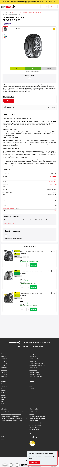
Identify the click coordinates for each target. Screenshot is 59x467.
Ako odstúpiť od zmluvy (35, 425)
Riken (2, 401)
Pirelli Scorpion (33, 370)
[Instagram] (33, 437)
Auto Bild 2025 (51, 107)
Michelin (3, 397)
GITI (2, 388)
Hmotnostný (6, 208)
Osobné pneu (53, 176)
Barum (3, 384)
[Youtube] (36, 437)
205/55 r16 (4, 356)
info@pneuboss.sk (38, 346)
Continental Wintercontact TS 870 (37, 365)
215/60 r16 (4, 370)
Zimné (31, 386)
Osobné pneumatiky (16, 12)
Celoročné (31, 388)
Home (4, 12)
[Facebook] (30, 437)
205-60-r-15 (38, 12)
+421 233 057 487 (23, 346)
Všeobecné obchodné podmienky (37, 418)
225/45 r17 (4, 359)
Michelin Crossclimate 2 (35, 359)
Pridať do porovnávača (51, 251)
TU (32, 3)
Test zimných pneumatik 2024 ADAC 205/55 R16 (13, 420)
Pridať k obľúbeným (48, 251)
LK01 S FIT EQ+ (31, 12)
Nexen (2, 399)
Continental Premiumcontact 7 (36, 363)
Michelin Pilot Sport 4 (34, 367)
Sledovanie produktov (54, 251)
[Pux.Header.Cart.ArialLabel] (46, 6)
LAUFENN (24, 12)
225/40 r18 (4, 363)
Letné (55, 187)
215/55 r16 (4, 374)
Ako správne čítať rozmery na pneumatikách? (12, 411)
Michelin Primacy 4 (34, 372)
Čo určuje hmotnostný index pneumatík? (11, 414)
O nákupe (31, 414)
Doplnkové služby (33, 411)
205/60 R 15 (53, 184)
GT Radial (3, 390)
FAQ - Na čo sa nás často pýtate (37, 416)
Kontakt (3, 436)
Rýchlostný (12, 208)
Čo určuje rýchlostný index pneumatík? (10, 416)
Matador (3, 395)
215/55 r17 (4, 365)
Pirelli (2, 404)
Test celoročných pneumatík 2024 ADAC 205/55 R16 (13, 418)
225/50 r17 (4, 376)
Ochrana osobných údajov (35, 423)
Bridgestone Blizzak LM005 (35, 376)
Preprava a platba (33, 420)
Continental (4, 386)
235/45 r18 (4, 367)
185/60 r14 (4, 372)
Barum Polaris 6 (33, 361)
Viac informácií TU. (34, 462)
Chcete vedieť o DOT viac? (10, 223)
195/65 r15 (4, 361)
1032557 (54, 210)
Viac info (29, 80)
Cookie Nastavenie (34, 429)
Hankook (3, 392)
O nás (2, 439)
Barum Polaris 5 (33, 356)
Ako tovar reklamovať (34, 427)
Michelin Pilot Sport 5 (34, 374)
